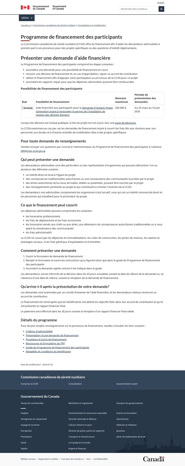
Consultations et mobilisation (92, 25)
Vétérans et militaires (126, 425)
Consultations (75, 383)
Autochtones (122, 419)
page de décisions (125, 123)
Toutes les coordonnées (32, 403)
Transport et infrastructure (82, 436)
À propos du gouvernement (129, 403)
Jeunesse (120, 430)
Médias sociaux (28, 459)
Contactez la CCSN (29, 383)
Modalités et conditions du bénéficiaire (48, 351)
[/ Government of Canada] (43, 7)
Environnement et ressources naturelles (88, 413)
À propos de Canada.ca (72, 459)
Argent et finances (77, 448)
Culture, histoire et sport (80, 425)
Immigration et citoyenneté (34, 419)
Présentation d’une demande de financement (52, 335)
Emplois (24, 413)
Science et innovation (126, 413)
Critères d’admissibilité (39, 331)
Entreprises (26, 430)
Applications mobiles (48, 459)
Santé (23, 442)
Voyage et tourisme (30, 425)
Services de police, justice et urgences (86, 430)
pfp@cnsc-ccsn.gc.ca (33, 151)
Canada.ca (26, 25)
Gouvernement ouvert (127, 383)
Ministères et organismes (81, 403)
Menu (28, 17)
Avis (88, 459)
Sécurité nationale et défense (82, 419)
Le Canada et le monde (79, 442)
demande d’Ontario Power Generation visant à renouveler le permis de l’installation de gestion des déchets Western (74, 111)
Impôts (24, 448)
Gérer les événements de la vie (130, 436)
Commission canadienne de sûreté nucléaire (54, 25)
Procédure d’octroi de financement (46, 339)
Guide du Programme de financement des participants (57, 347)
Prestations (26, 436)
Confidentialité (100, 459)
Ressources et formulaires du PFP (45, 343)
